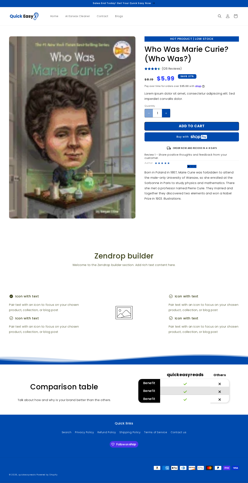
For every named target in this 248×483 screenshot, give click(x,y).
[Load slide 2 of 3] (191, 166)
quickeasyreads (27, 474)
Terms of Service (155, 432)
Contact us (178, 432)
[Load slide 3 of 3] (194, 166)
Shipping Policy (130, 432)
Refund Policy (106, 432)
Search (67, 432)
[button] (220, 16)
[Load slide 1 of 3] (188, 166)
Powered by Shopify (47, 474)
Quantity (150, 106)
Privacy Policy (84, 432)
